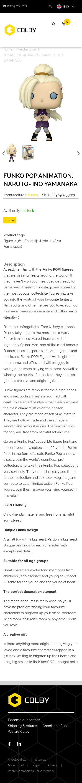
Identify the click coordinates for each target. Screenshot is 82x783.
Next (78, 154)
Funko (33, 195)
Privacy (53, 765)
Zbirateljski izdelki (38, 241)
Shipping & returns (22, 726)
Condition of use (55, 726)
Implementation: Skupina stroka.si (31, 771)
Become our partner (24, 720)
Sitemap (40, 759)
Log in (35, 765)
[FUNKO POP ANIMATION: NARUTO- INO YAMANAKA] (11, 153)
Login (10, 220)
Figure (8, 241)
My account (16, 765)
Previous (3, 154)
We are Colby (18, 732)
